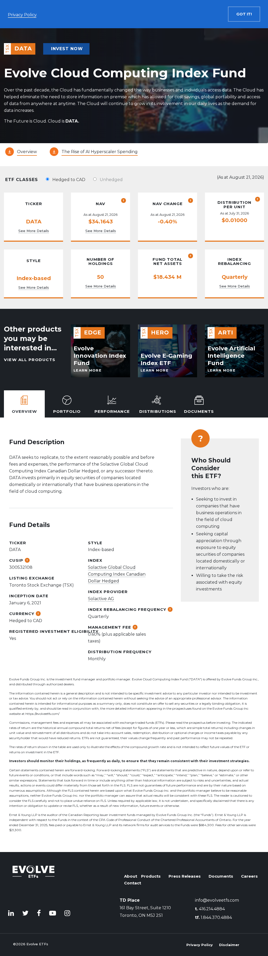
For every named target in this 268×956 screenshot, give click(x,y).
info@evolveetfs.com (217, 900)
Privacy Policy (199, 945)
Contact (132, 882)
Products (151, 876)
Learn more (88, 370)
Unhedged (111, 179)
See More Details (33, 231)
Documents (221, 876)
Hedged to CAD (68, 179)
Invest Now (67, 48)
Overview (27, 151)
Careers (249, 876)
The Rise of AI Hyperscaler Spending (100, 151)
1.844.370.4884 (213, 917)
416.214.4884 (210, 908)
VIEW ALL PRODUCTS (29, 359)
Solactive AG (101, 598)
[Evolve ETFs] (33, 882)
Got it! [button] (244, 14)
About (130, 876)
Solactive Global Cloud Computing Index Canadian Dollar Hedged (117, 574)
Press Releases (185, 876)
